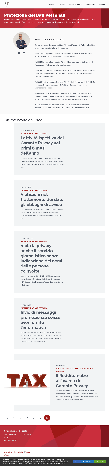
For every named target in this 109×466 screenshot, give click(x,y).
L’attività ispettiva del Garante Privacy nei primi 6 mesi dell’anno (42, 145)
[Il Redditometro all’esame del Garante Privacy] (27, 382)
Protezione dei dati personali (34, 134)
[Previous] (7, 418)
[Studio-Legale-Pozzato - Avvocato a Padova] (7, 4)
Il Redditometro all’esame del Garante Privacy (72, 380)
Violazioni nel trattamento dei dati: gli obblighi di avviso (42, 199)
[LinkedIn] (24, 53)
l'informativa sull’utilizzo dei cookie (56, 462)
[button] (83, 4)
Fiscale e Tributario (65, 368)
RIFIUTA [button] (77, 462)
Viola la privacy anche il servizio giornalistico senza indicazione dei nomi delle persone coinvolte (41, 258)
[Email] (19, 53)
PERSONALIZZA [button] (87, 462)
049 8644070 (12, 440)
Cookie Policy (19, 452)
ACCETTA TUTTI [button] (100, 462)
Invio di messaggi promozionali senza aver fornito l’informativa (40, 320)
